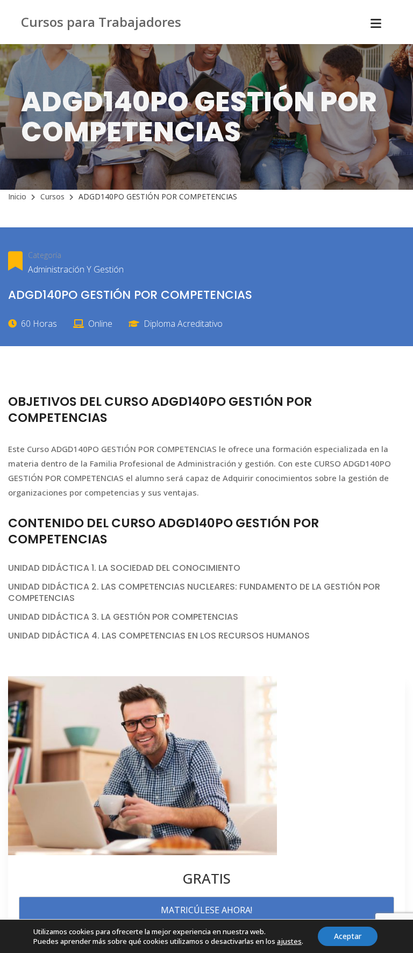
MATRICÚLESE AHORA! (206, 910)
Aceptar (347, 936)
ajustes (289, 941)
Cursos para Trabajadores (101, 21)
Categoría (44, 255)
